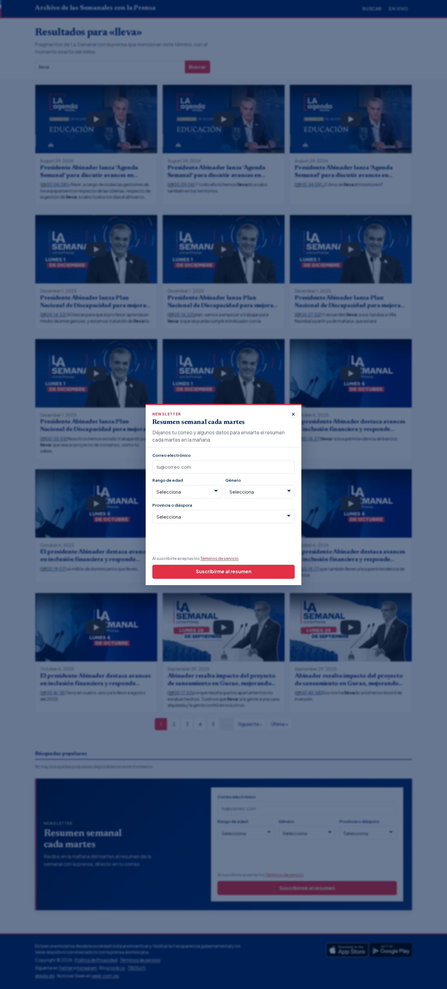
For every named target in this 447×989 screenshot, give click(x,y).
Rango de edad (167, 480)
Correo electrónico (171, 455)
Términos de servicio (219, 558)
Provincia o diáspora (172, 505)
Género (233, 480)
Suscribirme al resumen (223, 571)
